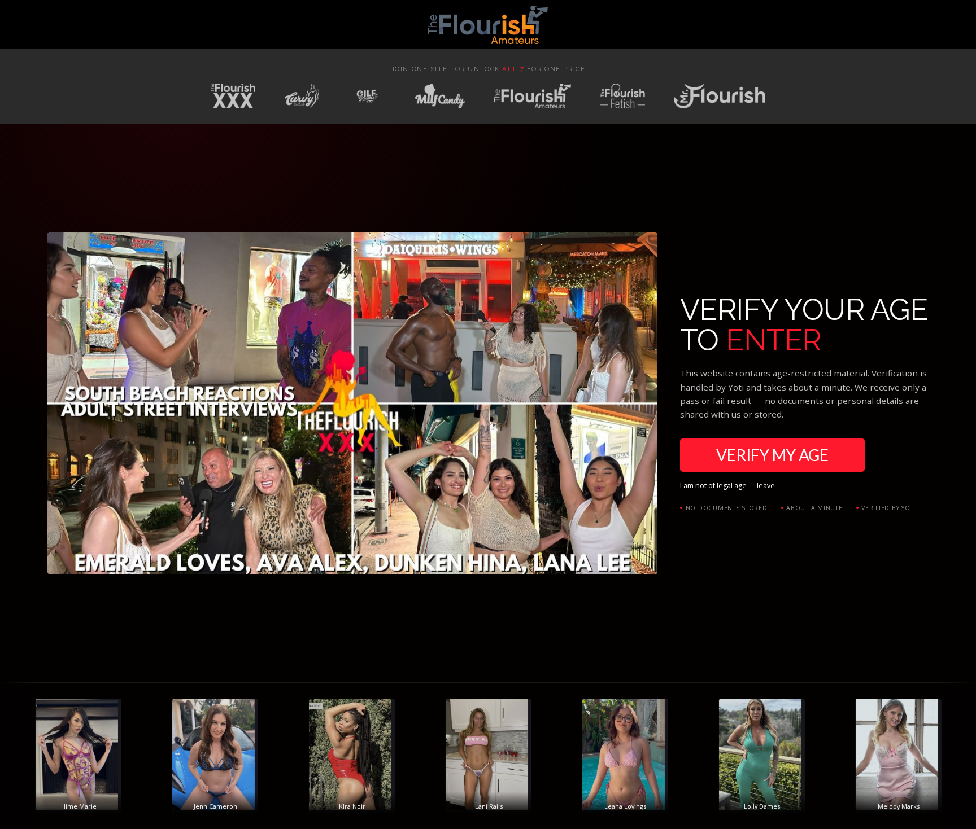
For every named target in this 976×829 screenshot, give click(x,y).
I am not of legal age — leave (727, 485)
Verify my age (772, 454)
